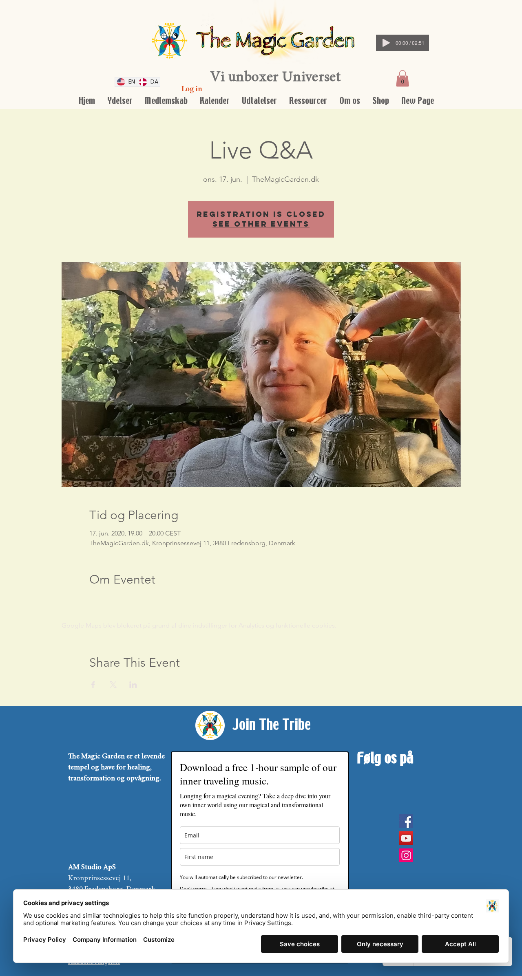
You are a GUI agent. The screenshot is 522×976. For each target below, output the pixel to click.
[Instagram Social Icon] (406, 855)
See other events (261, 224)
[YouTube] (406, 838)
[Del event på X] (113, 684)
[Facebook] (406, 821)
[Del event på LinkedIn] (133, 684)
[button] (402, 78)
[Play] (386, 43)
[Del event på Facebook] (93, 684)
